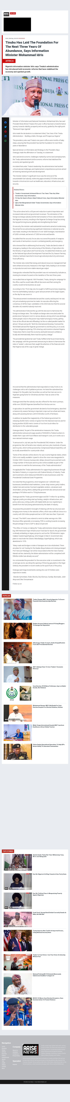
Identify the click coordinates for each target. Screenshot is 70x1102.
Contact (4, 1066)
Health (3, 1063)
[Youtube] (16, 587)
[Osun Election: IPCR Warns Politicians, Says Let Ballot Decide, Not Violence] (18, 685)
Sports (3, 1059)
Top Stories (8, 851)
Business (4, 1053)
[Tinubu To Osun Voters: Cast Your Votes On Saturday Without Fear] (18, 954)
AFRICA (9, 61)
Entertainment (5, 1057)
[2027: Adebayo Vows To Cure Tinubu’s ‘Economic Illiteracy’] (18, 666)
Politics (4, 1055)
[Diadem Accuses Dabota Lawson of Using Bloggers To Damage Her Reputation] (18, 623)
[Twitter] (13, 587)
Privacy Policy (16, 1055)
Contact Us (16, 1054)
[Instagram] (14, 587)
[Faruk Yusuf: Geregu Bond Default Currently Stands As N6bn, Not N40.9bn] (18, 912)
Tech (3, 1061)
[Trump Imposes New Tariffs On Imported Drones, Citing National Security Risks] (18, 930)
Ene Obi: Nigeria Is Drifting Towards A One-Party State (49, 874)
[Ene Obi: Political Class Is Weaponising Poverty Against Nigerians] (18, 892)
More (3, 1068)
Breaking (4, 1048)
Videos (4, 1064)
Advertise (15, 1052)
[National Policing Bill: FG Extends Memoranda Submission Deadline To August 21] (18, 973)
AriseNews (21, 38)
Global (3, 1050)
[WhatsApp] (15, 587)
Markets (15, 1064)
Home (3, 1046)
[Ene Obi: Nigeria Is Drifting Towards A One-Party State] (18, 873)
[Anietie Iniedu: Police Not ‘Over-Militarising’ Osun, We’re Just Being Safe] (18, 854)
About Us (15, 1050)
